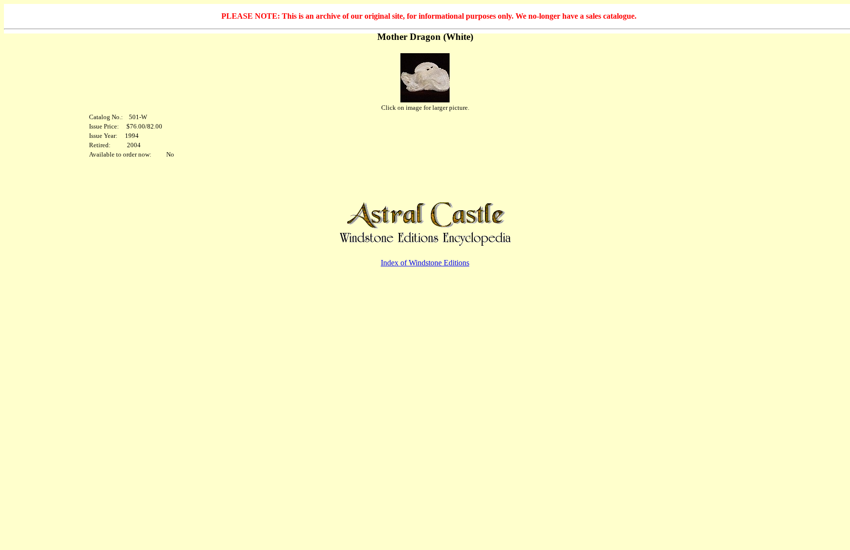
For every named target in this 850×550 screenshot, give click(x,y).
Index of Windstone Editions (425, 263)
